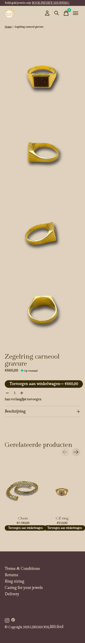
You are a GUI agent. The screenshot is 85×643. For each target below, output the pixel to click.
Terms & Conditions (22, 568)
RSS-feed (56, 626)
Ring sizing (14, 581)
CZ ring (62, 518)
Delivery (12, 594)
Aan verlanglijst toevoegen (23, 399)
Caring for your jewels (24, 588)
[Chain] (23, 490)
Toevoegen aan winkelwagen (43, 384)
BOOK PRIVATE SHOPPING (50, 2)
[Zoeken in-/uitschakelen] (56, 13)
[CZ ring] (62, 490)
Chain (23, 518)
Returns (11, 575)
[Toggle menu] (75, 13)
